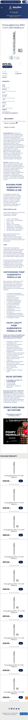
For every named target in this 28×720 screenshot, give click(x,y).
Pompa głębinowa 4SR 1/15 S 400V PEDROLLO (14, 503)
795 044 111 (16, 16)
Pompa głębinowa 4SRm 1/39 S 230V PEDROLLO (14, 584)
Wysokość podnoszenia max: (9, 91)
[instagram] (9, 708)
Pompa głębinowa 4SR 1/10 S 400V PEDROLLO (14, 557)
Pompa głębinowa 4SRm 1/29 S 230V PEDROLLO (14, 693)
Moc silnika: (5, 94)
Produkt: (4, 72)
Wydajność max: (6, 87)
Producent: (5, 75)
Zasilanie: (4, 104)
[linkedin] (11, 708)
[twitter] (14, 709)
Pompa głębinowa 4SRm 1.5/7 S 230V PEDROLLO (14, 530)
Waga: (3, 84)
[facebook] (18, 709)
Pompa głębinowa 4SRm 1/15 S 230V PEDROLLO (14, 638)
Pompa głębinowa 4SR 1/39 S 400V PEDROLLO (14, 476)
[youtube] (16, 709)
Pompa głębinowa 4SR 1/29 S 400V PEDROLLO (14, 665)
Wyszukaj (19, 1)
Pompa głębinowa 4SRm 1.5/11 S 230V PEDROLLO (14, 611)
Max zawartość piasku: (7, 108)
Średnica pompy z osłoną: (8, 101)
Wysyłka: (17, 72)
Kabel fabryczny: (6, 111)
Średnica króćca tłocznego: (8, 98)
